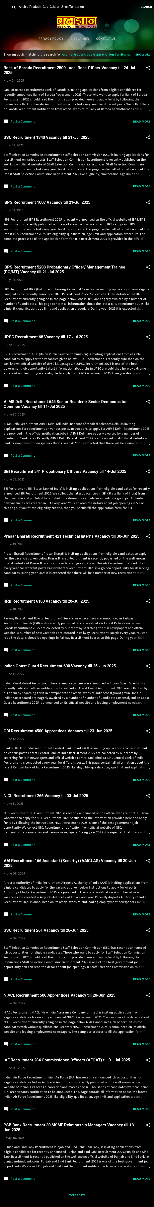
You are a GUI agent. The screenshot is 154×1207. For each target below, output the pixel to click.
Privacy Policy (50, 39)
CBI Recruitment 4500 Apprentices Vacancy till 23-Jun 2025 (58, 731)
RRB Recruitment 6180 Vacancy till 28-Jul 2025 (46, 601)
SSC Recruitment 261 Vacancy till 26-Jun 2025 (46, 930)
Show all (142, 54)
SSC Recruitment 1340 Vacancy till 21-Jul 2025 (46, 137)
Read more (141, 121)
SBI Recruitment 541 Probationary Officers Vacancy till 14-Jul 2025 (65, 471)
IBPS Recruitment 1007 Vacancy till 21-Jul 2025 (47, 202)
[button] (148, 68)
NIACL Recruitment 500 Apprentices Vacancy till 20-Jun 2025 (59, 995)
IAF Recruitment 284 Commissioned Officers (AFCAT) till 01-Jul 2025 (67, 1060)
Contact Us (106, 39)
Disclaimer (80, 39)
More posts (77, 1195)
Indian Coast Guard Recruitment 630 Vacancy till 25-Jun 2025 (60, 666)
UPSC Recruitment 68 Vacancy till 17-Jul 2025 (46, 336)
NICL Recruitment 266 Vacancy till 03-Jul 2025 (46, 795)
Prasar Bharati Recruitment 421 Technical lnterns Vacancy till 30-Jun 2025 (71, 536)
